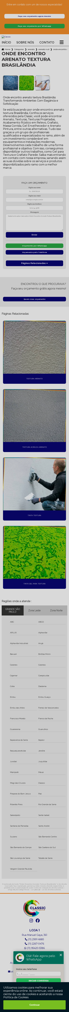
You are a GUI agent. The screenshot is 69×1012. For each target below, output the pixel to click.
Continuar (34, 1005)
